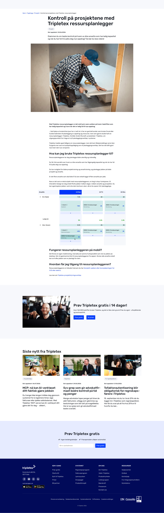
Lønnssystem (80, 476)
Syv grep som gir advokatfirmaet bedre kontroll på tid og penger (81, 390)
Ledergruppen (104, 480)
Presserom (102, 486)
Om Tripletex (103, 470)
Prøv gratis (79, 317)
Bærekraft (102, 483)
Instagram (33, 479)
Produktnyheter (104, 476)
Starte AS (55, 473)
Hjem (24, 13)
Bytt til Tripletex (57, 476)
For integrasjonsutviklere (130, 480)
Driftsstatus (96, 499)
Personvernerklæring (57, 499)
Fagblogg (30, 13)
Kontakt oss (103, 490)
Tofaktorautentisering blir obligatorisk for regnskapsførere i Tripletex (122, 390)
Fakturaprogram (81, 473)
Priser (54, 480)
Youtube (29, 479)
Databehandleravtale (72, 499)
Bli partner (56, 483)
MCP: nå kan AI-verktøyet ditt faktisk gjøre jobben (39, 389)
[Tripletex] (29, 467)
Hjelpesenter (126, 470)
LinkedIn (38, 479)
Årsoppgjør (79, 480)
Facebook (24, 479)
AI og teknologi (28, 379)
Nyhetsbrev (126, 483)
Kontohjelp (125, 476)
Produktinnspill (80, 483)
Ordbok (124, 473)
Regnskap (67, 379)
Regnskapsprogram (82, 470)
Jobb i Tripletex (104, 473)
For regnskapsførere (110, 379)
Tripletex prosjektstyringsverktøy (69, 275)
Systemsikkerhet (85, 499)
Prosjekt (36, 13)
